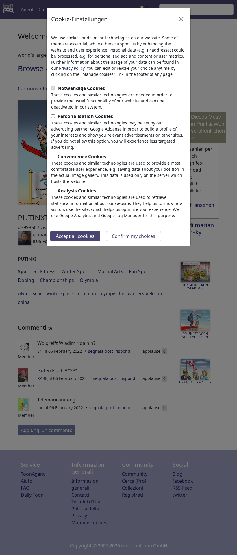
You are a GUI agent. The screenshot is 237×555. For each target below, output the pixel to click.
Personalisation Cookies (85, 116)
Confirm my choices (133, 236)
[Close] (181, 19)
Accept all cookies (75, 236)
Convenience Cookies (82, 156)
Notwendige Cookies (81, 88)
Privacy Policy (71, 68)
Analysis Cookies (77, 191)
